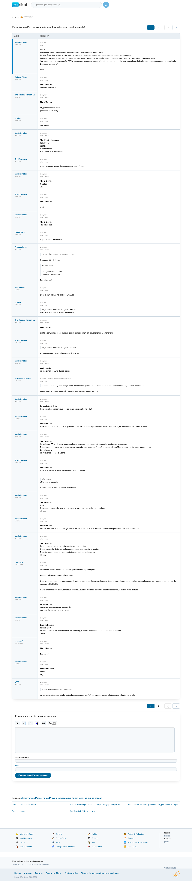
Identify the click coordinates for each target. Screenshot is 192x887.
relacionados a (61, 798)
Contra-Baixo (61, 838)
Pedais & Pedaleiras (136, 834)
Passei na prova (18, 811)
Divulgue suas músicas (65, 847)
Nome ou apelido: (22, 757)
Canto (22, 842)
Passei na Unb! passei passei (24, 805)
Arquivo (28, 873)
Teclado (95, 838)
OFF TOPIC (28, 17)
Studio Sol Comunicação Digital (176, 874)
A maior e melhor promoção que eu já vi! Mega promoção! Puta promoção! (96, 805)
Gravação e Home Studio (138, 842)
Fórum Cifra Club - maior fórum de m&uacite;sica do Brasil (19, 4)
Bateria (131, 838)
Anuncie (38, 873)
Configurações (71, 873)
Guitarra (59, 834)
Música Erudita (26, 847)
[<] (168, 27)
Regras (17, 873)
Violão (94, 834)
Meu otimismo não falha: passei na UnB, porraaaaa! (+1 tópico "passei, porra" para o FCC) (154, 805)
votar (47, 80)
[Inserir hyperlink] (37, 723)
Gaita (58, 842)
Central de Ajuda (53, 873)
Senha (18, 766)
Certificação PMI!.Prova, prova (82, 811)
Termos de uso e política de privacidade (99, 873)
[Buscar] (106, 5)
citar (41, 45)
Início (14, 17)
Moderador (19, 564)
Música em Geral (26, 834)
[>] (176, 27)
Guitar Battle (97, 847)
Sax (93, 842)
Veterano (18, 44)
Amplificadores (26, 838)
